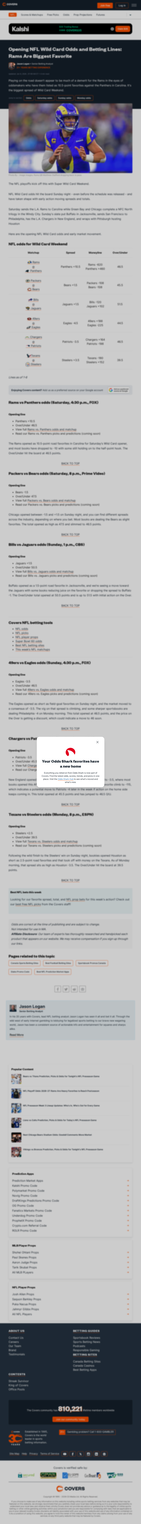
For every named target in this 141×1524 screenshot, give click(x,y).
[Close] (97, 742)
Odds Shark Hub (65, 779)
